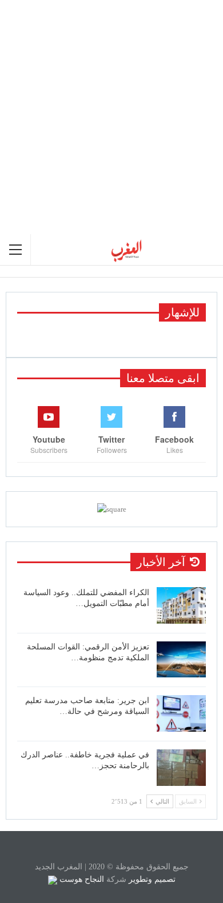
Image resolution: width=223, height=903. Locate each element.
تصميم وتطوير (152, 879)
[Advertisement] (111, 117)
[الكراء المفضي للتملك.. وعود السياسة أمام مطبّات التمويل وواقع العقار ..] (181, 605)
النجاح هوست (80, 879)
